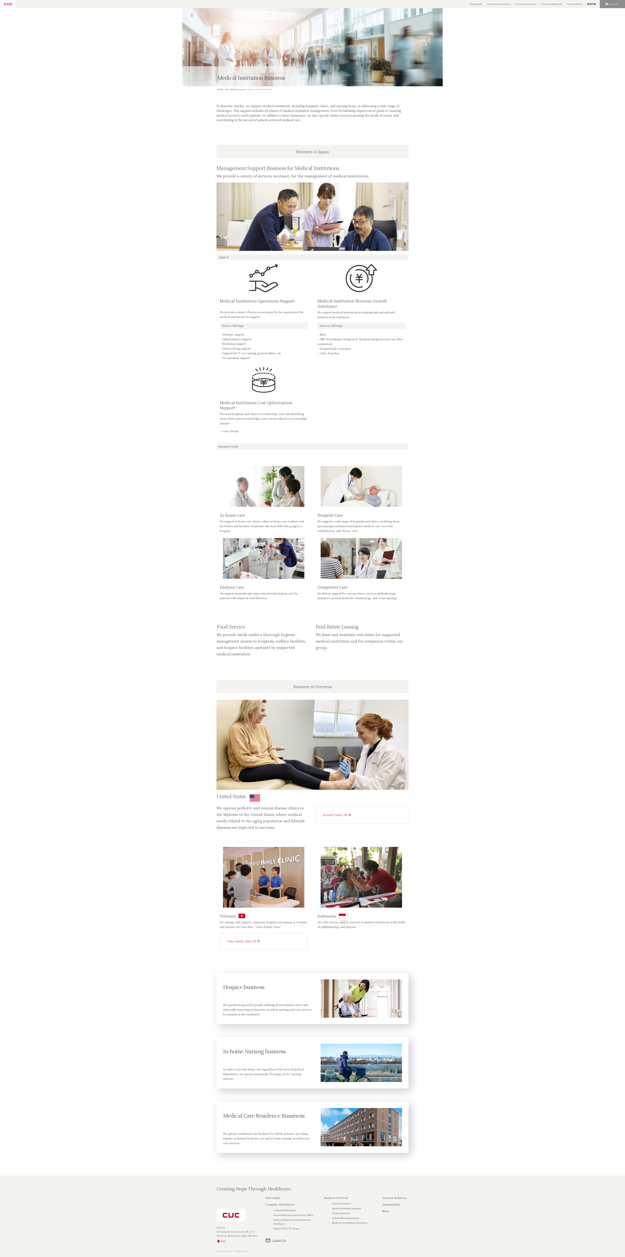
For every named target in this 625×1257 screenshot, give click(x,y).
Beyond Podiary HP (335, 815)
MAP (223, 1241)
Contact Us (279, 1240)
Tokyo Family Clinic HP (242, 941)
